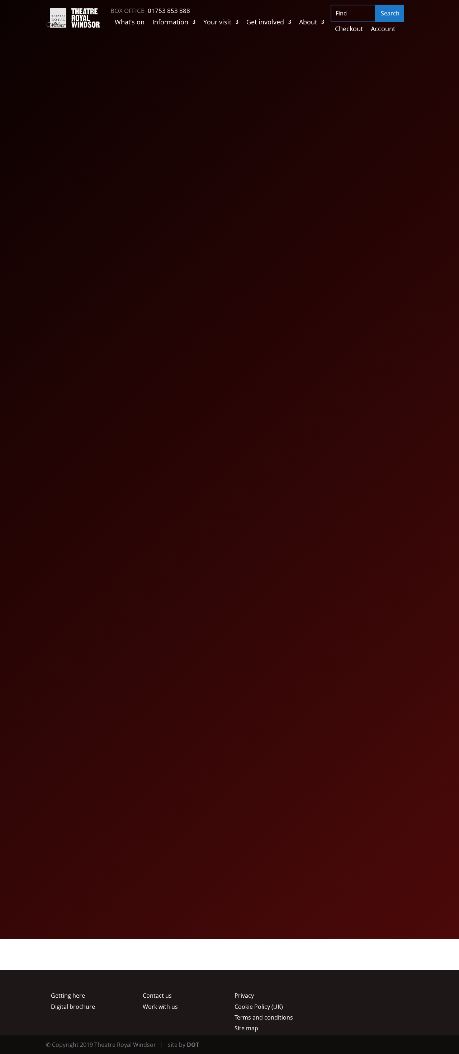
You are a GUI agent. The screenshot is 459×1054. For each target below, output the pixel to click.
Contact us (157, 995)
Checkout (349, 29)
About (308, 22)
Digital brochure (73, 1007)
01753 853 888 (123, 261)
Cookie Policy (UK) (259, 1007)
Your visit (217, 22)
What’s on (130, 22)
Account (383, 29)
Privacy (244, 995)
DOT (193, 1045)
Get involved (265, 22)
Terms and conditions (264, 1017)
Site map (246, 1028)
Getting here (68, 995)
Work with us (160, 1007)
